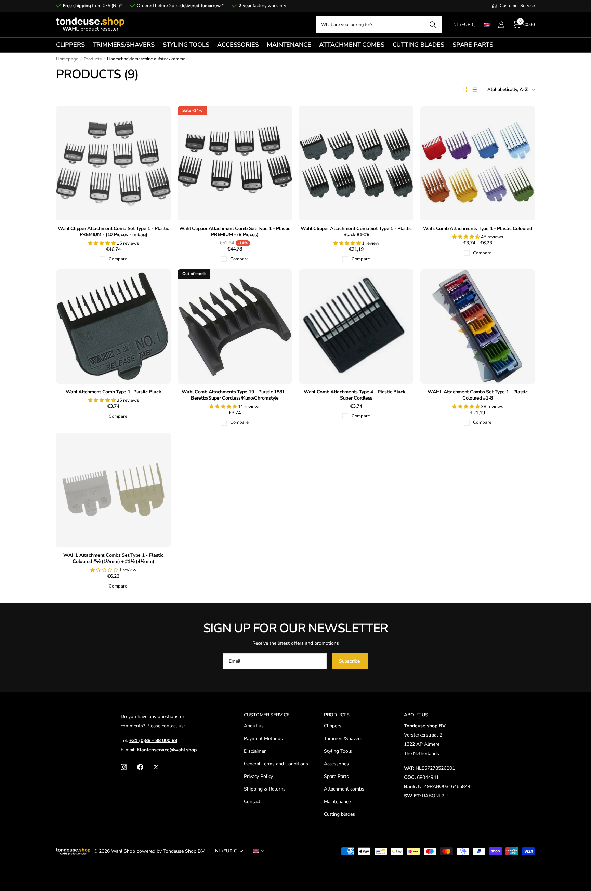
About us (254, 726)
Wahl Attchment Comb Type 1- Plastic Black (113, 392)
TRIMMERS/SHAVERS (124, 45)
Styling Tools (338, 751)
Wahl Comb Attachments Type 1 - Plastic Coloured (477, 229)
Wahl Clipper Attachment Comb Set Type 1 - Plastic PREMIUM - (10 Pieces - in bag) (113, 232)
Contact (252, 801)
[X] (156, 767)
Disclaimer (255, 751)
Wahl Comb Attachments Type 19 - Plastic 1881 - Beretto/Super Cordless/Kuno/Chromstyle (235, 395)
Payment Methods (263, 738)
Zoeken (432, 24)
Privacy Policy (258, 776)
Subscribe (350, 661)
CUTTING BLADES (418, 45)
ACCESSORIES (238, 45)
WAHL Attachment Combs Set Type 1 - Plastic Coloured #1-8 (477, 395)
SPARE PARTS (472, 45)
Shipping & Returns (265, 789)
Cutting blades (339, 814)
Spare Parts (336, 776)
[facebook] (140, 767)
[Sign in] (501, 24)
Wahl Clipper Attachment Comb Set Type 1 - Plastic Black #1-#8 (356, 232)
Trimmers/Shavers (343, 738)
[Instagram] (124, 767)
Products (93, 59)
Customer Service (266, 715)
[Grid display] (465, 89)
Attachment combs (344, 789)
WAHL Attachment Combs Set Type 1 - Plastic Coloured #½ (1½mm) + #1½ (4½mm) (113, 558)
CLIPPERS (70, 45)
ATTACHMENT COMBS (351, 45)
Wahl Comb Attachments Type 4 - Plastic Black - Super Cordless (356, 395)
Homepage (67, 59)
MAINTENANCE (289, 45)
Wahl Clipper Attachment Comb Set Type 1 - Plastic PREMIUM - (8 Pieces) (234, 232)
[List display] (474, 89)
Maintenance (337, 801)
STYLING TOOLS (186, 45)
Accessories (336, 763)
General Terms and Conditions (276, 763)
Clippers (332, 726)
